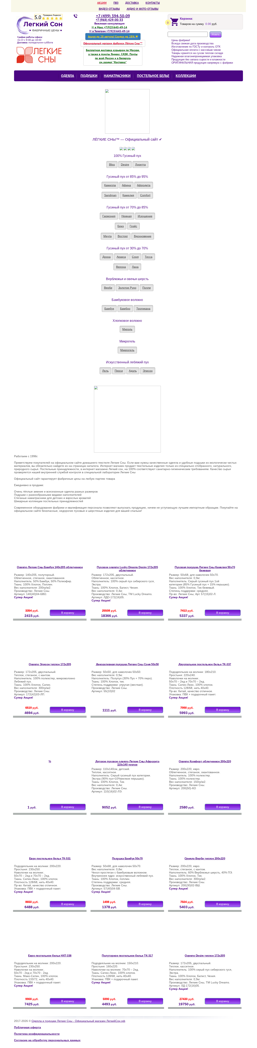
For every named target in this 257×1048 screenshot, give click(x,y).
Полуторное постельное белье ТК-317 (127, 955)
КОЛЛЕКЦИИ (186, 75)
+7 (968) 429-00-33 (109, 20)
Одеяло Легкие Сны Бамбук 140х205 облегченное (50, 567)
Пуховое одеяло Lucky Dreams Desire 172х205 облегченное (127, 569)
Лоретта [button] (140, 164)
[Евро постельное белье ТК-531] (40, 837)
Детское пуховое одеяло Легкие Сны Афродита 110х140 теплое (127, 763)
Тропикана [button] (143, 308)
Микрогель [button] (127, 350)
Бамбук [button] (109, 308)
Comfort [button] (145, 195)
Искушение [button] (145, 216)
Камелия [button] (128, 195)
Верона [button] (121, 266)
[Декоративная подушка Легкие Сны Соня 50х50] (117, 643)
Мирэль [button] (127, 329)
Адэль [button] (133, 370)
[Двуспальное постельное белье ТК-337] (195, 643)
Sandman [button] (110, 195)
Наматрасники (117, 75)
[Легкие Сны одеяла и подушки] (41, 39)
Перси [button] (119, 370)
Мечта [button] (107, 236)
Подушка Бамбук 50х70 (127, 858)
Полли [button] (146, 287)
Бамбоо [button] (125, 308)
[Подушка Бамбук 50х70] (117, 837)
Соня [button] (135, 256)
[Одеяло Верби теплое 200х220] (195, 837)
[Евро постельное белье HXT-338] (40, 934)
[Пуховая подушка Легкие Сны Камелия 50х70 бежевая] (195, 546)
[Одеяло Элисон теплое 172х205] (40, 643)
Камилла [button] (110, 185)
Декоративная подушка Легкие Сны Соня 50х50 (127, 664)
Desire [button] (125, 164)
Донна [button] (106, 256)
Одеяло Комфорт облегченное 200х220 (205, 761)
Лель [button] (105, 370)
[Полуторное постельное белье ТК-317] (117, 934)
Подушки (89, 75)
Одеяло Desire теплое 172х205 (205, 955)
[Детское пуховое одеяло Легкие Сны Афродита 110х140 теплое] (117, 740)
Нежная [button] (126, 216)
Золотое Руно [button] (127, 287)
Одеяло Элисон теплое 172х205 (50, 664)
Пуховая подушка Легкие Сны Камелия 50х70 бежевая (205, 569)
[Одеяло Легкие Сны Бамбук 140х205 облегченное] (40, 546)
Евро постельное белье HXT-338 (49, 955)
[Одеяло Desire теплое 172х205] (195, 934)
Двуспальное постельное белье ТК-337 (204, 664)
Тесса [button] (148, 256)
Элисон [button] (148, 370)
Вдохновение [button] (142, 236)
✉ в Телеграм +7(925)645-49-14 (109, 31)
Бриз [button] (120, 226)
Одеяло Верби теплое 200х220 (205, 858)
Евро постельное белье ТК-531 (50, 858)
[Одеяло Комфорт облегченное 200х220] (195, 740)
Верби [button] (108, 287)
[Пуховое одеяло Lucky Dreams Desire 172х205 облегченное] (117, 546)
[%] (40, 740)
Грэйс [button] (133, 226)
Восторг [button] (123, 236)
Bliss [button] (112, 164)
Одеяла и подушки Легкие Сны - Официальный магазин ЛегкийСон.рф (78, 1021)
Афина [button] (126, 185)
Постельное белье (153, 75)
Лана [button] (135, 266)
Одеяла (67, 75)
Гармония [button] (108, 216)
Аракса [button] (121, 256)
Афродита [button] (143, 185)
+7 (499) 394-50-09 (113, 15)
